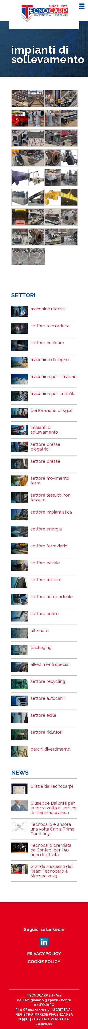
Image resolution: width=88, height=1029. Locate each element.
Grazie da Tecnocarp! (52, 786)
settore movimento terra (50, 480)
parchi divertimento (50, 749)
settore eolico (45, 613)
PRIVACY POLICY (44, 953)
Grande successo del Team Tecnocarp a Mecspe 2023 (51, 871)
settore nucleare (47, 342)
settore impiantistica (51, 512)
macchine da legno (50, 359)
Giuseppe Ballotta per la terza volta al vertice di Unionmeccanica (54, 808)
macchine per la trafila (53, 393)
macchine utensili (48, 308)
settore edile (43, 715)
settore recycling (48, 681)
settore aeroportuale (52, 596)
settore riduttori (46, 732)
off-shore (40, 630)
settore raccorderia (50, 325)
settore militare (46, 579)
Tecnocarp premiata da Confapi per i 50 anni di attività (51, 850)
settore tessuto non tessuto (50, 497)
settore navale (45, 562)
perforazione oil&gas (51, 410)
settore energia (46, 528)
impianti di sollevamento (44, 430)
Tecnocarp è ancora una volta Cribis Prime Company (52, 829)
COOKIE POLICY (44, 961)
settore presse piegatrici (45, 446)
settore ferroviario (49, 545)
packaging (41, 647)
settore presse (45, 461)
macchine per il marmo (54, 376)
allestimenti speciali (50, 664)
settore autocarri (47, 698)
